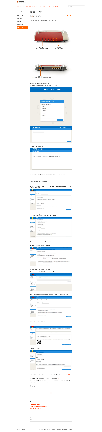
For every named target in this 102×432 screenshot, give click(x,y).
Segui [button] (70, 15)
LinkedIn (34, 386)
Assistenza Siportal (20, 6)
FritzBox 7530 (20, 21)
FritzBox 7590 (20, 18)
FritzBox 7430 (20, 27)
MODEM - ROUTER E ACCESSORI (31, 6)
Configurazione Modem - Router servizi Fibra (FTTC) (48, 6)
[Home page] (21, 2)
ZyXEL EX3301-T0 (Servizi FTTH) (37, 410)
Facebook (31, 386)
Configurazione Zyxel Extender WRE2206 (38, 406)
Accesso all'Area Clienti (35, 404)
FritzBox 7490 (20, 24)
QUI (59, 378)
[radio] (48, 393)
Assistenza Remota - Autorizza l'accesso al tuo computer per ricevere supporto (55, 429)
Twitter (32, 386)
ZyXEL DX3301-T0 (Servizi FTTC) (21, 14)
